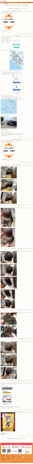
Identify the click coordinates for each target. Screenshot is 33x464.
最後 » (24, 8)
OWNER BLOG (13, 456)
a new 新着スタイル (13, 248)
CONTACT (8, 459)
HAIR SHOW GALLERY (4, 460)
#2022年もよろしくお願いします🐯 (16, 411)
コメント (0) (31, 33)
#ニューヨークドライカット (16, 164)
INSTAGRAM (13, 457)
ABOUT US (3, 456)
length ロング (16, 248)
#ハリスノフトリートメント (16, 207)
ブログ (28, 33)
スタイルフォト (24, 248)
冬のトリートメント (16, 382)
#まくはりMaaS (16, 35)
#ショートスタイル (16, 250)
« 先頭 (12, 8)
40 (21, 8)
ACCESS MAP (3, 458)
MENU (2, 457)
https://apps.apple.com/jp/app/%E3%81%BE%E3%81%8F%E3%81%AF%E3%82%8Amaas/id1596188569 (12, 134)
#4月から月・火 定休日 (16, 10)
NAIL (7, 456)
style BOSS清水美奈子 (20, 248)
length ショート (16, 380)
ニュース (27, 33)
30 (20, 8)
